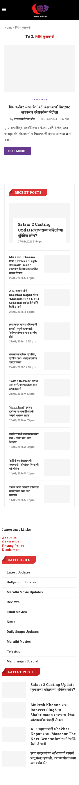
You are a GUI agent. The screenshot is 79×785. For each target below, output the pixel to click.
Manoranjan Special (22, 661)
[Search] (75, 10)
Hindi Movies (17, 612)
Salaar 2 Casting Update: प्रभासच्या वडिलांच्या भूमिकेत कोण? (40, 230)
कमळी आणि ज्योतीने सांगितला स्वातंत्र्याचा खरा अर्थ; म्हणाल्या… (24, 491)
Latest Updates (19, 572)
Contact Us (10, 542)
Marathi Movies (19, 642)
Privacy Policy (13, 546)
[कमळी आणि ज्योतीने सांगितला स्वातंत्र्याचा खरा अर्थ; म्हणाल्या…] (57, 494)
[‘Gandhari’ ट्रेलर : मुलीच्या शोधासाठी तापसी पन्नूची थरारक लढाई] (57, 414)
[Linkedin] (43, 776)
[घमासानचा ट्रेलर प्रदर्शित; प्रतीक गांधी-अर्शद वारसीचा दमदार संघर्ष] (57, 361)
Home (8, 27)
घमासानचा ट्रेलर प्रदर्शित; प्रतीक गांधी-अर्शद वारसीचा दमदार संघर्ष (23, 358)
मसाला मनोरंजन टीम (24, 119)
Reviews (13, 602)
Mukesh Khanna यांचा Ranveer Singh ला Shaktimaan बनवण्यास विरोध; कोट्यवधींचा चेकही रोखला (23, 265)
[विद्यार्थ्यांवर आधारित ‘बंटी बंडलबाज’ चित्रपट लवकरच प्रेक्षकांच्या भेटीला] (39, 68)
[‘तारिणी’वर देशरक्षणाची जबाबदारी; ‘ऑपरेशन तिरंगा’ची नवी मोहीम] (57, 467)
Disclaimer (10, 550)
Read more (16, 151)
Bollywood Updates (21, 582)
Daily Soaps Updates (23, 632)
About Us (9, 538)
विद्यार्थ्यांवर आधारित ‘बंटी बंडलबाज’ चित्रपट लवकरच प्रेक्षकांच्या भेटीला (39, 109)
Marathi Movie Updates (25, 592)
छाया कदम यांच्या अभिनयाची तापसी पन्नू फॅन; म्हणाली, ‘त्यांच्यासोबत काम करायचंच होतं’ (23, 330)
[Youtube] (55, 776)
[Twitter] (31, 776)
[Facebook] (7, 776)
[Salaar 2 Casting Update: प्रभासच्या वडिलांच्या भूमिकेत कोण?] (14, 690)
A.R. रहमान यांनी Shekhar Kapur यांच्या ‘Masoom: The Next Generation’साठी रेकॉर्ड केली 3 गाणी (24, 299)
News (11, 622)
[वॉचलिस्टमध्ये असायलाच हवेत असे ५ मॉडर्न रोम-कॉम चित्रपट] (57, 441)
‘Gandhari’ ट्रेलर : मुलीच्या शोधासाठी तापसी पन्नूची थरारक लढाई (21, 411)
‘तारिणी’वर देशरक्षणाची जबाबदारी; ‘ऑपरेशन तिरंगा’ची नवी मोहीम (24, 464)
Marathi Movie (39, 99)
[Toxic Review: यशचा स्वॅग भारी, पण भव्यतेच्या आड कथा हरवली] (57, 387)
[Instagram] (19, 776)
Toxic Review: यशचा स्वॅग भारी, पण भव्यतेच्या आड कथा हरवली (23, 385)
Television (15, 651)
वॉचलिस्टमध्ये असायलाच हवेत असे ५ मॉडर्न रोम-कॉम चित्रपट (23, 438)
